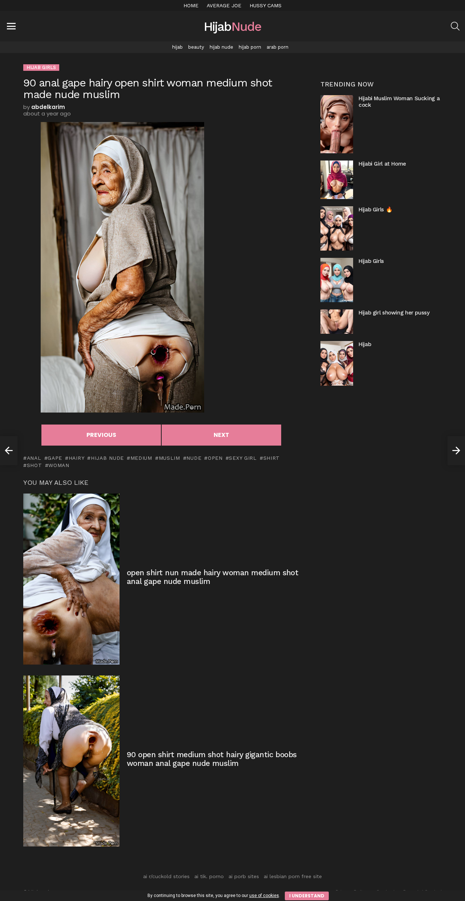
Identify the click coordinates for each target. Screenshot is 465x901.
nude (193, 458)
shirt (271, 458)
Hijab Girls (371, 261)
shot (34, 465)
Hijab (365, 344)
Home (190, 5)
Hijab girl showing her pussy (394, 312)
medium (141, 458)
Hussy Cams (266, 5)
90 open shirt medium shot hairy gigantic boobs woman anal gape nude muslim (212, 759)
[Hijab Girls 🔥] (336, 228)
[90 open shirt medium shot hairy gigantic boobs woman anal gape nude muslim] (71, 761)
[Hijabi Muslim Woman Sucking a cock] (336, 124)
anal (34, 458)
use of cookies (264, 895)
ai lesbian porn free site (293, 876)
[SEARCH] (455, 26)
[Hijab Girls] (336, 280)
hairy (76, 458)
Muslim (169, 458)
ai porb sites (244, 876)
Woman (58, 465)
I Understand (306, 896)
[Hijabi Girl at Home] (336, 180)
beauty (196, 47)
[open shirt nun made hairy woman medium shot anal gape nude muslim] (71, 579)
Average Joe (224, 5)
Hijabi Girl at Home (382, 164)
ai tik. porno (209, 876)
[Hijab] (336, 363)
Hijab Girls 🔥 (375, 209)
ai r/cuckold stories (166, 876)
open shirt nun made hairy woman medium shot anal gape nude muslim (212, 577)
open (215, 458)
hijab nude (221, 47)
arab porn (277, 47)
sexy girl (242, 458)
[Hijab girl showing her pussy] (336, 321)
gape (55, 458)
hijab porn (250, 47)
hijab (177, 47)
